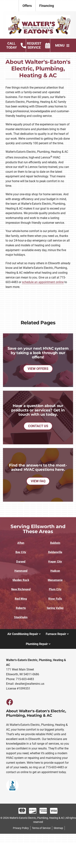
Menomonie (55, 580)
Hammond (20, 570)
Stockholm (20, 617)
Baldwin (55, 543)
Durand (20, 561)
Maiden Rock (21, 580)
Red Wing (21, 598)
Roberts (21, 608)
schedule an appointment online (43, 282)
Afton (20, 543)
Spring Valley (55, 608)
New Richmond (20, 589)
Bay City (20, 552)
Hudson (55, 570)
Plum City (55, 589)
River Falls (55, 598)
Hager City (55, 561)
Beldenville (55, 552)
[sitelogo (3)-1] (38, 16)
